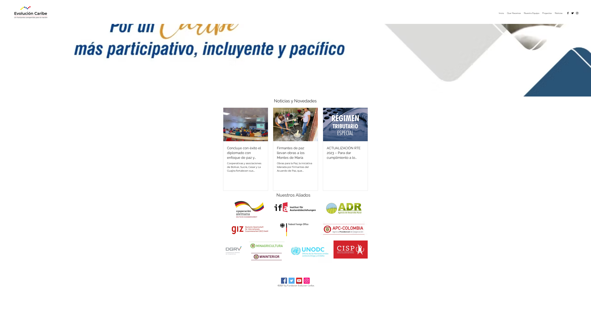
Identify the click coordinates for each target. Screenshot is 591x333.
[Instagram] (577, 13)
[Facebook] (567, 13)
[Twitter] (572, 13)
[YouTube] (299, 281)
